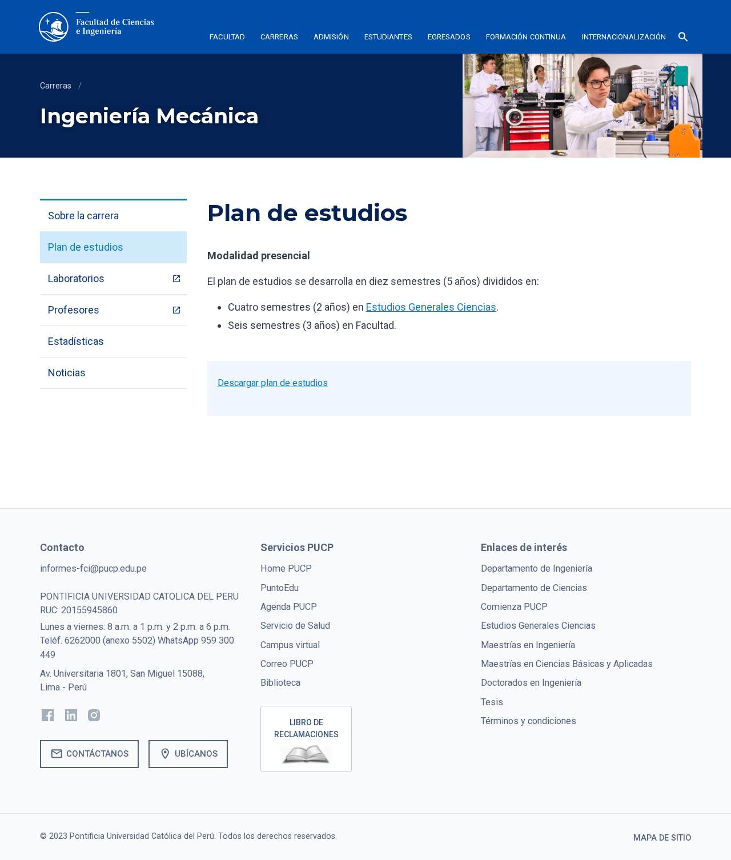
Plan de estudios (85, 247)
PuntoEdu (279, 587)
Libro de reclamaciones (306, 728)
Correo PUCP (287, 663)
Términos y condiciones (528, 721)
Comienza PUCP (514, 606)
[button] (227, 38)
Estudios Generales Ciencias (538, 625)
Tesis (492, 702)
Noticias (67, 373)
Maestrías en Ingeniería (528, 645)
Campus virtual (290, 645)
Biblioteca (280, 682)
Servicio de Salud (295, 625)
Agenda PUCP (288, 606)
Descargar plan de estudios (273, 382)
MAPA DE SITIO (662, 838)
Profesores (73, 310)
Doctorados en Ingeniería (531, 682)
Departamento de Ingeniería (536, 568)
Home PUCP (286, 568)
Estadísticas (76, 341)
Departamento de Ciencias (534, 587)
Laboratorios (76, 278)
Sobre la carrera (83, 216)
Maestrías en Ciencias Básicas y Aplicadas (567, 663)
